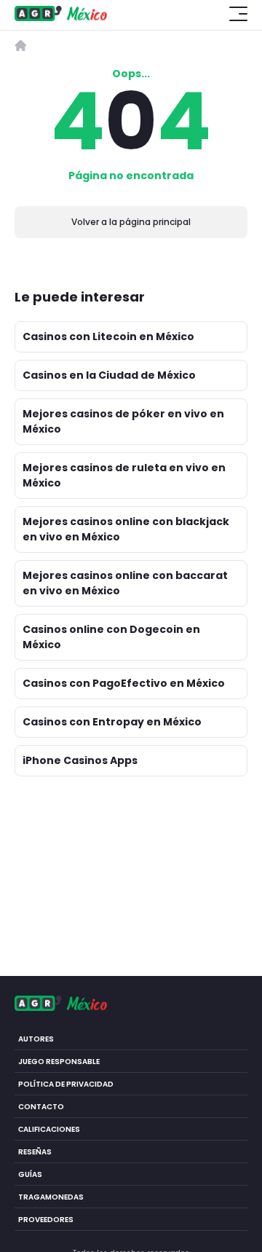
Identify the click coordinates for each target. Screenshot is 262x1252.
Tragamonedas (51, 1197)
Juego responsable (59, 1061)
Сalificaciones (49, 1129)
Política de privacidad (66, 1084)
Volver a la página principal (131, 222)
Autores (36, 1039)
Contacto (41, 1106)
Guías (30, 1174)
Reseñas (35, 1151)
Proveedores (46, 1219)
